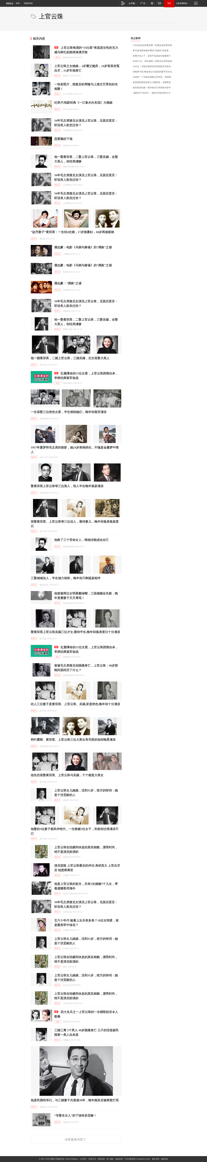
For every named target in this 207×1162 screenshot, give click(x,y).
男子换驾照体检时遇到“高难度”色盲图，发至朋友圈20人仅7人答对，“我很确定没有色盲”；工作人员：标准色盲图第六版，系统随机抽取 (154, 50)
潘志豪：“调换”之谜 (68, 283)
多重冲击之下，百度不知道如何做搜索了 (152, 56)
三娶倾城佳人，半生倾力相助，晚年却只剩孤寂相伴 (65, 578)
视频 (57, 57)
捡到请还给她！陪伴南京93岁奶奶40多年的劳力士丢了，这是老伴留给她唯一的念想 (154, 87)
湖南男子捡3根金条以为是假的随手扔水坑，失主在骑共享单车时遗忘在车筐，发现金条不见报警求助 (154, 72)
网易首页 (9, 3)
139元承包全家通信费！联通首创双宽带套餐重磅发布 (154, 45)
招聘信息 (101, 1159)
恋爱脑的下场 (63, 138)
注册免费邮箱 (181, 3)
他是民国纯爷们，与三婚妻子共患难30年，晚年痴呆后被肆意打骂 (75, 1100)
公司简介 (83, 1159)
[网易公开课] (132, 3)
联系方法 (92, 1159)
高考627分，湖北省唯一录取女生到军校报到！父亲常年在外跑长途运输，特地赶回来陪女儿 (154, 61)
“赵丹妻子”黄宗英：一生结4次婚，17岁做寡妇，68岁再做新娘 (72, 232)
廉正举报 (155, 1159)
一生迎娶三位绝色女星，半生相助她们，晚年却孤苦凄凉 (69, 412)
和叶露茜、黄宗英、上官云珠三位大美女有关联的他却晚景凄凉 (73, 739)
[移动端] (123, 3)
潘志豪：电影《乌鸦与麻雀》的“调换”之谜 (83, 247)
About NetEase (72, 1159)
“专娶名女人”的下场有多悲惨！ (75, 1115)
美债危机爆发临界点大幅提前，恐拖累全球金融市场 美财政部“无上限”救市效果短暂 (154, 82)
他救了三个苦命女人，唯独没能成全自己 (81, 539)
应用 (17, 3)
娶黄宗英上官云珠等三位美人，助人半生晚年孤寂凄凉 (67, 486)
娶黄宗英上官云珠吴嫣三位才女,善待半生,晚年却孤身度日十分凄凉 (75, 632)
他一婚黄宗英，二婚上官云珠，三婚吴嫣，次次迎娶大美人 (70, 358)
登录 (169, 3)
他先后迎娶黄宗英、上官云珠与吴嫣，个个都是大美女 (67, 775)
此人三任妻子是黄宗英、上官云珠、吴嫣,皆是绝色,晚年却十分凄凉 (75, 704)
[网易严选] (143, 3)
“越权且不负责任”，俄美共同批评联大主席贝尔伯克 (154, 93)
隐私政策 (119, 1159)
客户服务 (110, 1159)
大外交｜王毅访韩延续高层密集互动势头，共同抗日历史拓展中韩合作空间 (154, 66)
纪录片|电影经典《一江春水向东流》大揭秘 (83, 102)
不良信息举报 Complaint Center (137, 1159)
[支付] (152, 3)
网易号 (57, 76)
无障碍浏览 (28, 3)
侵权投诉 (164, 1159)
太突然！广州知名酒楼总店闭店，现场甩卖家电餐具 (154, 77)
